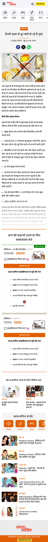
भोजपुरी (22, 493)
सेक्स (23, 18)
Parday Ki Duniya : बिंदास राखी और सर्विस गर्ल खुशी (32, 455)
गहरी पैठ (22, 465)
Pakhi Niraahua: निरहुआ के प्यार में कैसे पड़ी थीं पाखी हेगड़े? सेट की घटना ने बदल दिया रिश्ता (32, 499)
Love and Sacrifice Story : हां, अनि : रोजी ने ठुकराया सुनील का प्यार (32, 484)
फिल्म (41, 18)
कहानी (14, 18)
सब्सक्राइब (40, 4)
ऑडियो (5, 18)
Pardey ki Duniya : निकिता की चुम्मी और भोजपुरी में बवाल (32, 442)
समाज (24, 28)
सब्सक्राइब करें (24, 266)
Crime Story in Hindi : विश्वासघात (28, 512)
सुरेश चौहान (17, 41)
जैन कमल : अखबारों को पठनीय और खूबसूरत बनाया (36, 405)
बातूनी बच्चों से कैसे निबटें (10, 403)
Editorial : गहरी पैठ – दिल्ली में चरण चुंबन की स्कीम (31, 469)
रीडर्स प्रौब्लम (32, 19)
